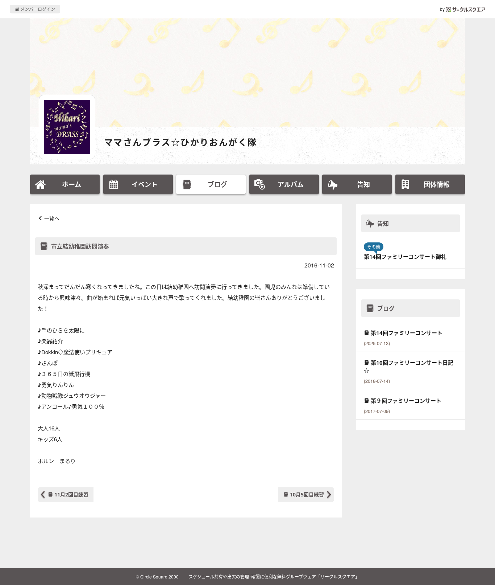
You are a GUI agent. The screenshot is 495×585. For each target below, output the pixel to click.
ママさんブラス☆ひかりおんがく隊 (180, 142)
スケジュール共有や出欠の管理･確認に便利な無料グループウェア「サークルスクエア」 (273, 576)
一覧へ (51, 218)
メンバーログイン (37, 9)
